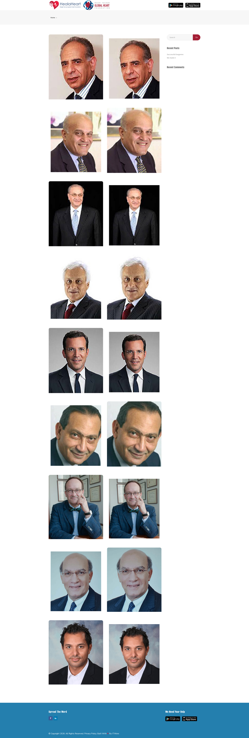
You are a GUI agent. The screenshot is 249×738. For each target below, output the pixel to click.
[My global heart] (96, 5)
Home (53, 17)
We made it (171, 58)
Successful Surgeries (175, 54)
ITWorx (115, 733)
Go (196, 37)
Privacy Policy (90, 733)
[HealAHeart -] (65, 5)
